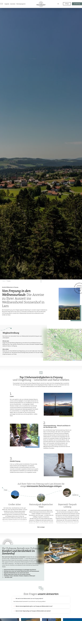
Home (4, 280)
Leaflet (73, 360)
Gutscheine (12, 4)
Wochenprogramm (20, 4)
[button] (55, 337)
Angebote (6, 4)
